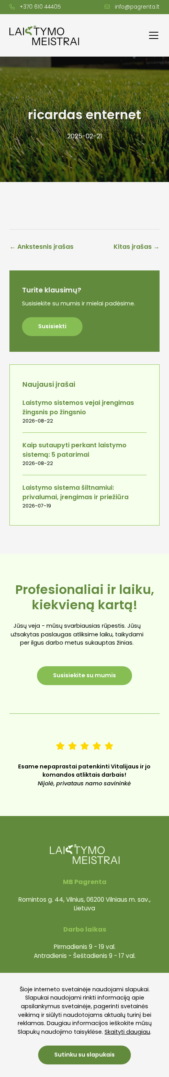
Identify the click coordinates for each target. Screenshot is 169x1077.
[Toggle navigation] (154, 35)
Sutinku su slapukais (84, 1055)
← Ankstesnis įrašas (41, 246)
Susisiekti (52, 326)
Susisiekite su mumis (84, 675)
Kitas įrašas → (137, 246)
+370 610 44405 (40, 7)
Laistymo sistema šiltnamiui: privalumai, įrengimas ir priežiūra (75, 492)
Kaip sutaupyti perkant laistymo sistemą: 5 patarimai (74, 450)
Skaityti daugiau (127, 1032)
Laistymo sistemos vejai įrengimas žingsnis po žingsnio (78, 407)
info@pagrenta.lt (137, 7)
